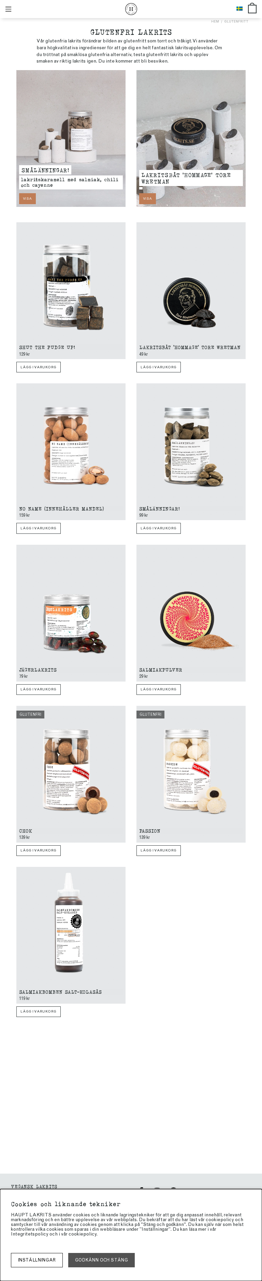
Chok (25, 830)
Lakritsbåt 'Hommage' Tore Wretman (186, 178)
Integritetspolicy (29, 1234)
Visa (27, 198)
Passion (149, 830)
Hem (215, 21)
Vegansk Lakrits (34, 1186)
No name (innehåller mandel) (61, 508)
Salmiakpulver (160, 669)
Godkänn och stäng (101, 1260)
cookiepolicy (83, 1234)
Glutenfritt (236, 21)
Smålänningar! (45, 169)
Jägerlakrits (38, 669)
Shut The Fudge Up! (47, 347)
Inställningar (37, 1260)
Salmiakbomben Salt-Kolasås (60, 991)
